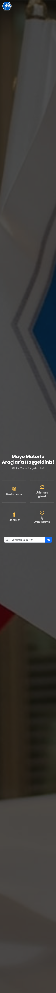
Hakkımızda (14, 494)
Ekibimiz (14, 520)
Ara (48, 539)
